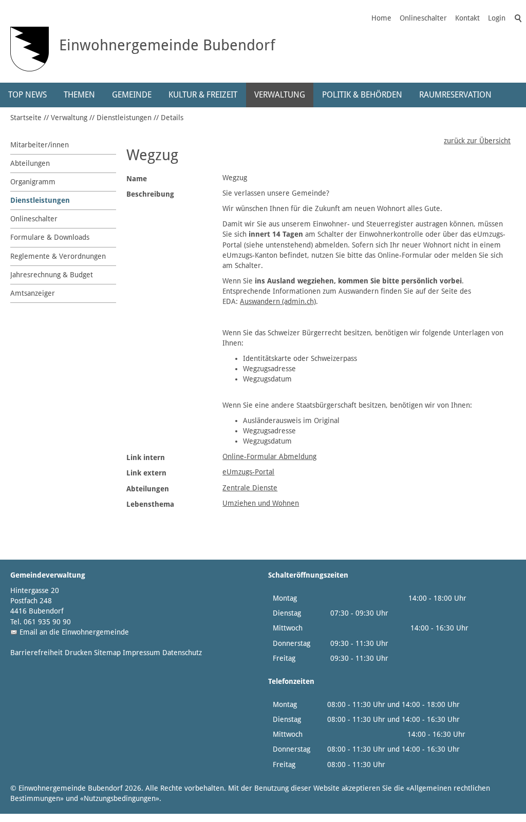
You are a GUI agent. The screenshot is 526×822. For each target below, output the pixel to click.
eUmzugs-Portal (248, 472)
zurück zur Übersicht (477, 141)
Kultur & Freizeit (202, 95)
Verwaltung (279, 95)
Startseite (26, 117)
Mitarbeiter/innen (39, 145)
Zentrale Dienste (249, 488)
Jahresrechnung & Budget (51, 275)
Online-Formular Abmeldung (269, 456)
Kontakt (467, 18)
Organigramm (32, 182)
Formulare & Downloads (49, 237)
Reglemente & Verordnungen (58, 256)
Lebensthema (150, 504)
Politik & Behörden (362, 95)
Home (381, 18)
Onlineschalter (423, 18)
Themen (79, 95)
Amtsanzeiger (32, 293)
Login (496, 18)
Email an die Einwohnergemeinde (74, 632)
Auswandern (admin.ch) (278, 301)
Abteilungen (30, 163)
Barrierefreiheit (36, 652)
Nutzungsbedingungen (120, 798)
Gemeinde (132, 95)
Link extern (146, 473)
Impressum (141, 652)
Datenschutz (182, 652)
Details (172, 117)
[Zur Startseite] (29, 49)
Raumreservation (455, 95)
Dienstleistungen (124, 117)
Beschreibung (150, 194)
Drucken (78, 652)
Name (136, 179)
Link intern (145, 457)
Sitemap (107, 652)
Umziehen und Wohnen (260, 503)
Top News (27, 95)
